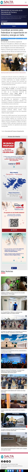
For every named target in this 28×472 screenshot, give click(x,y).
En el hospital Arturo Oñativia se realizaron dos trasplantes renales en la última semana (11, 313)
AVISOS (14, 268)
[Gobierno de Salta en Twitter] (7, 461)
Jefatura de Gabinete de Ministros (8, 38)
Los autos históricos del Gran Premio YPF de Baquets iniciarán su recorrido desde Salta (13, 430)
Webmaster (3, 469)
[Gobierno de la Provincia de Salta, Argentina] (7, 2)
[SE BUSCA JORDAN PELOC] (14, 154)
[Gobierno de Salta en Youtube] (10, 461)
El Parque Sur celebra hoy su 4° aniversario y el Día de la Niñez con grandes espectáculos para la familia (14, 332)
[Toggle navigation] (25, 2)
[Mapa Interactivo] (14, 185)
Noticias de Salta (19, 38)
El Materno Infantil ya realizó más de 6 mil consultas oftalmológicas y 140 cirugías (13, 293)
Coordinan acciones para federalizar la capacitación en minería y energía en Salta (14, 32)
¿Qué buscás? (4, 21)
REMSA (25, 38)
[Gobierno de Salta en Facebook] (2, 461)
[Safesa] (14, 248)
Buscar (14, 26)
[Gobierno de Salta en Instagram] (5, 461)
